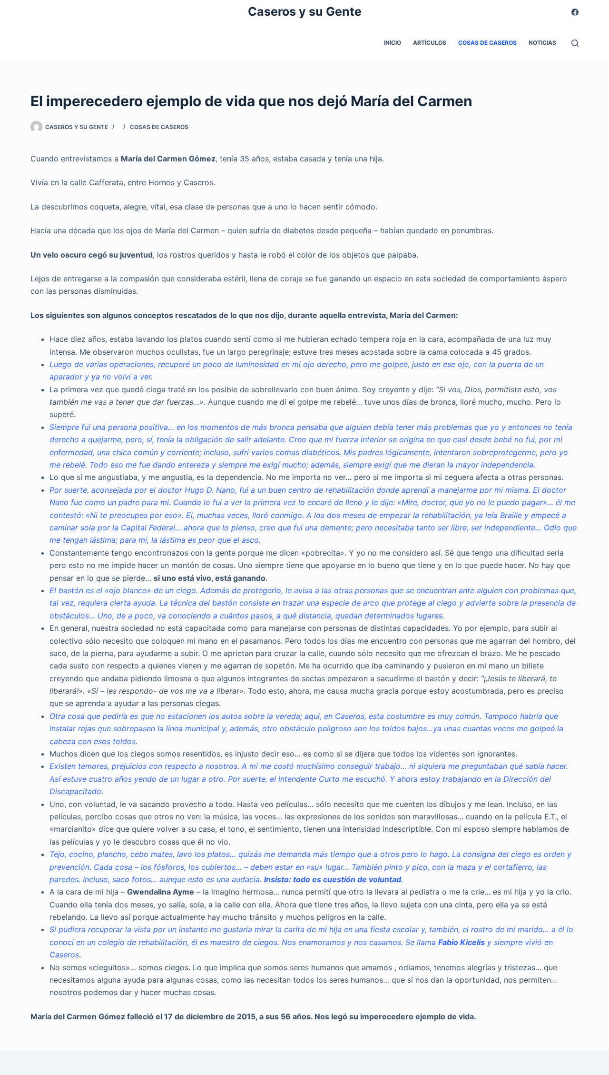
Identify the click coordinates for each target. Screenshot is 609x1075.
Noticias (542, 42)
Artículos (429, 42)
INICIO (392, 42)
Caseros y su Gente (305, 11)
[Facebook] (575, 12)
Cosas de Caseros (487, 42)
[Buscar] (575, 43)
